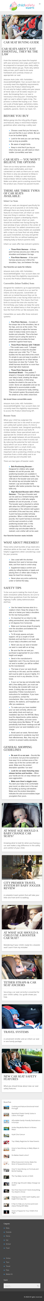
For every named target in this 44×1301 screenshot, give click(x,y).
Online (8, 1258)
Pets (7, 1270)
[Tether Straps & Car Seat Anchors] (22, 966)
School (8, 1244)
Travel (8, 1266)
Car (7, 1240)
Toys (7, 1262)
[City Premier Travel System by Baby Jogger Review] (22, 867)
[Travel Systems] (22, 1016)
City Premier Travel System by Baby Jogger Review (22, 885)
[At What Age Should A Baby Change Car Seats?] (22, 815)
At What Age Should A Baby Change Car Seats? (21, 833)
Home (8, 1236)
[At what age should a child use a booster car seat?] (22, 917)
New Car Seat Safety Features (20, 1078)
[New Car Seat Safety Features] (22, 1060)
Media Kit (9, 1274)
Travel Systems (16, 1032)
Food (7, 1248)
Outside (8, 1232)
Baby (8, 1228)
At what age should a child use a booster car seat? (21, 935)
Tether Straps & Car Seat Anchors (20, 984)
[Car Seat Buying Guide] (22, 27)
